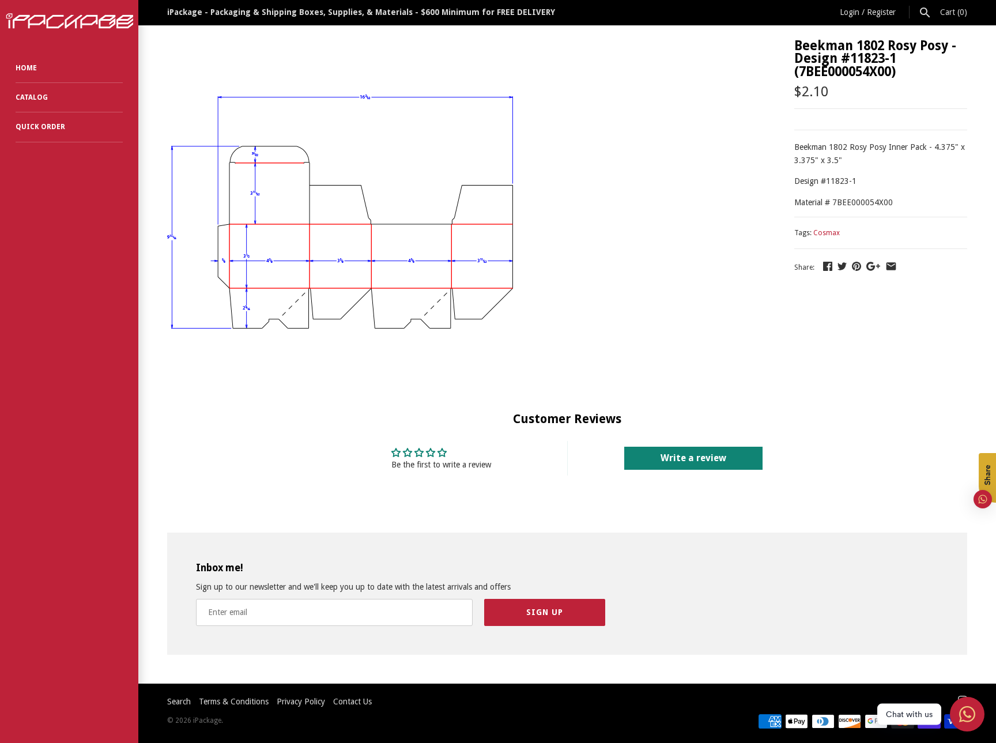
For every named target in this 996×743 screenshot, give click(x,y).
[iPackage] (69, 21)
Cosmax (826, 233)
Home (26, 68)
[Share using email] (891, 266)
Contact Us (352, 701)
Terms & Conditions (234, 701)
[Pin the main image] (856, 266)
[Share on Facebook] (827, 266)
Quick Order (40, 127)
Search (179, 701)
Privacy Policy (301, 701)
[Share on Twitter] (842, 266)
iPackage (207, 720)
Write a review (693, 457)
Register (881, 12)
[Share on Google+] (873, 266)
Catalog (32, 97)
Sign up (544, 612)
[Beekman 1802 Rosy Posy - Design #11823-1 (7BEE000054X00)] (340, 45)
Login (849, 12)
